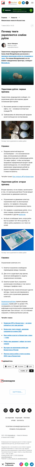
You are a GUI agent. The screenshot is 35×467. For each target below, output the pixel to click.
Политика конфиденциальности (17, 426)
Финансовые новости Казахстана (13, 20)
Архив (13, 420)
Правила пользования (17, 429)
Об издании (9, 417)
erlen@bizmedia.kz (22, 458)
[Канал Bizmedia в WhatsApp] (12, 410)
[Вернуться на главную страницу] (32, 25)
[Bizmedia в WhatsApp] (26, 464)
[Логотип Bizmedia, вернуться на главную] (3, 2)
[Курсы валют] (19, 2)
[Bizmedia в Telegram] (32, 464)
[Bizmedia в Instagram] (21, 464)
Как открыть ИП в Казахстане (23, 176)
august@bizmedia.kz (13, 47)
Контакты (20, 420)
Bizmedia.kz (5, 63)
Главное (4, 18)
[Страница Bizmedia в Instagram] (6, 410)
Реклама (27, 417)
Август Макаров (13, 43)
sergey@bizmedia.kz (6, 457)
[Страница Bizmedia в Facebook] (23, 410)
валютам (22, 214)
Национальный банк (8, 301)
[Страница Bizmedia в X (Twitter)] (29, 410)
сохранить (5, 304)
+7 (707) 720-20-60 (18, 455)
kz (27, 3)
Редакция (18, 417)
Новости (14, 18)
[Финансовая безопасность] (12, 2)
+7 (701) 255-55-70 (12, 458)
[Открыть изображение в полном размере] (17, 76)
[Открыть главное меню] (32, 2)
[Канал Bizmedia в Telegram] (17, 410)
